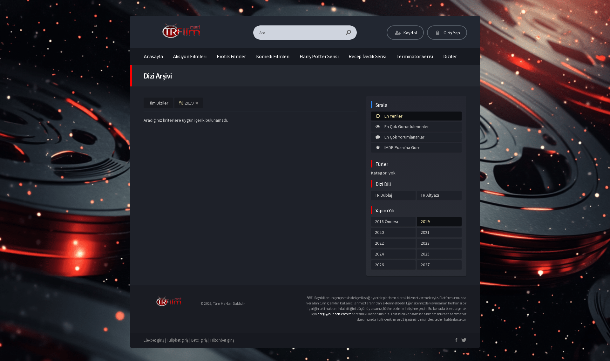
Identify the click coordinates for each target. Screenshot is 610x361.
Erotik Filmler (231, 56)
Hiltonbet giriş (222, 340)
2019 (425, 221)
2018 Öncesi (386, 221)
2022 (379, 243)
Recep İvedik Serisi (367, 56)
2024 (379, 254)
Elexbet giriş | (155, 340)
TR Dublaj (383, 195)
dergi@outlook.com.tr (334, 313)
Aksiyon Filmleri (190, 56)
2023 (425, 243)
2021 (425, 232)
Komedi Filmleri (273, 56)
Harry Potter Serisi (319, 56)
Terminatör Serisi (414, 56)
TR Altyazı (430, 195)
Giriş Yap (451, 33)
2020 (379, 232)
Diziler (450, 56)
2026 (379, 265)
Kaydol (410, 33)
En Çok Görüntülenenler (406, 126)
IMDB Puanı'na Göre (402, 147)
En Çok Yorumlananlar (404, 137)
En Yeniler (393, 116)
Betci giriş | (200, 340)
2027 (425, 265)
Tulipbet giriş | (179, 340)
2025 (425, 254)
